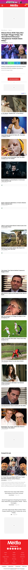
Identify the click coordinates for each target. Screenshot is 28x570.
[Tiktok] (15, 549)
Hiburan (10, 30)
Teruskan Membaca (14, 79)
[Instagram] (10, 549)
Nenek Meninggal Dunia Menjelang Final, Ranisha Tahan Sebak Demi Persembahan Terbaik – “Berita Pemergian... (14, 501)
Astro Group (22, 568)
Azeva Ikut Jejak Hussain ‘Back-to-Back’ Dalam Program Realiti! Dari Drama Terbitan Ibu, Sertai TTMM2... (14, 511)
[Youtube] (18, 549)
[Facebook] (8, 549)
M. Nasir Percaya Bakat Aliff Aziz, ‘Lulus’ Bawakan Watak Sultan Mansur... (13, 477)
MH (11, 514)
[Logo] (14, 5)
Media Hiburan (4, 30)
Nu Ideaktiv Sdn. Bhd (13, 568)
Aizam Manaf (5, 42)
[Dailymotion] (20, 549)
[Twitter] (13, 549)
